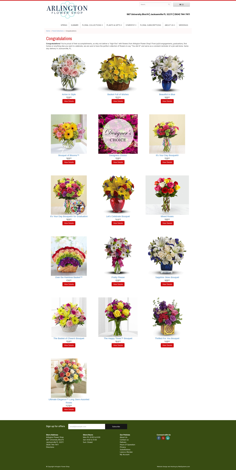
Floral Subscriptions (150, 25)
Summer (74, 25)
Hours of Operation (127, 445)
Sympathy (130, 25)
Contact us (124, 440)
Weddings (183, 25)
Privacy (123, 447)
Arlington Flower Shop (67, 10)
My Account (124, 454)
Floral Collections (91, 25)
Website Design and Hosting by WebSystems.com (173, 466)
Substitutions (125, 449)
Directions (50, 447)
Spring (64, 25)
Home (48, 31)
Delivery (123, 442)
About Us (123, 437)
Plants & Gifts (113, 25)
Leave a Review (126, 452)
